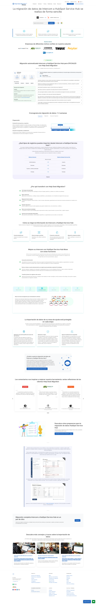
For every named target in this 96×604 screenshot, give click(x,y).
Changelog (33, 581)
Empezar (48, 176)
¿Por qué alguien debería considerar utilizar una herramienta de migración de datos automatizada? (56, 91)
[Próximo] (83, 399)
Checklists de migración (53, 578)
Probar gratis (70, 3)
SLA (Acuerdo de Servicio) (71, 595)
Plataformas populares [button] (35, 582)
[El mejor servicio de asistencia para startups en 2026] (48, 548)
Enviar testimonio (52, 591)
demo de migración (50, 503)
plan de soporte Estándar (25, 97)
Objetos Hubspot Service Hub (63, 157)
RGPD (67, 579)
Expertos (68, 576)
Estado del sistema (53, 582)
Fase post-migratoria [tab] (54, 115)
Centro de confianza (70, 583)
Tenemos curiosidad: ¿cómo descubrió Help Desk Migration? (49, 94)
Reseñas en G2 (52, 595)
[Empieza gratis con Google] (58, 23)
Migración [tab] (46, 115)
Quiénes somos (69, 575)
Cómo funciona (34, 579)
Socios (32, 590)
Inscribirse (51, 23)
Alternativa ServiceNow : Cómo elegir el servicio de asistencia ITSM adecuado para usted (71, 559)
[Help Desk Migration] (13, 574)
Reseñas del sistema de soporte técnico (46, 555)
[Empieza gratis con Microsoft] (61, 23)
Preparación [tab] (40, 115)
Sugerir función (52, 592)
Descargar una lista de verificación (62, 433)
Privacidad (68, 591)
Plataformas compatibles (36, 576)
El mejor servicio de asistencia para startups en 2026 (48, 558)
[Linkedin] (17, 589)
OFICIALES (19, 72)
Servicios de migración (35, 575)
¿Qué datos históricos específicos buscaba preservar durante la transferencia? (53, 89)
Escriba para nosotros (35, 591)
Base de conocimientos (53, 576)
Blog (50, 575)
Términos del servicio (70, 594)
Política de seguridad (70, 590)
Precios (32, 578)
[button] (34, 4)
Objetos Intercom (32, 157)
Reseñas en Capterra (53, 594)
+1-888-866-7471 (15, 581)
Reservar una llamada (79, 3)
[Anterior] (13, 399)
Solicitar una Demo (73, 1)
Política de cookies (70, 592)
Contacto (68, 578)
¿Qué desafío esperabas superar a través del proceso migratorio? (50, 87)
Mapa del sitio (51, 581)
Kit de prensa (51, 579)
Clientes (50, 590)
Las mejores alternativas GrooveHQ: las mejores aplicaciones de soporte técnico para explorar (24, 559)
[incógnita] (19, 589)
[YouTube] (15, 589)
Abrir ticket (68, 582)
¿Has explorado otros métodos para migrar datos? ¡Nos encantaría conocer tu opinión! (54, 100)
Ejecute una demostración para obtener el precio (37, 368)
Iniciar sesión (67, 1)
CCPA (67, 581)
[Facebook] (13, 589)
